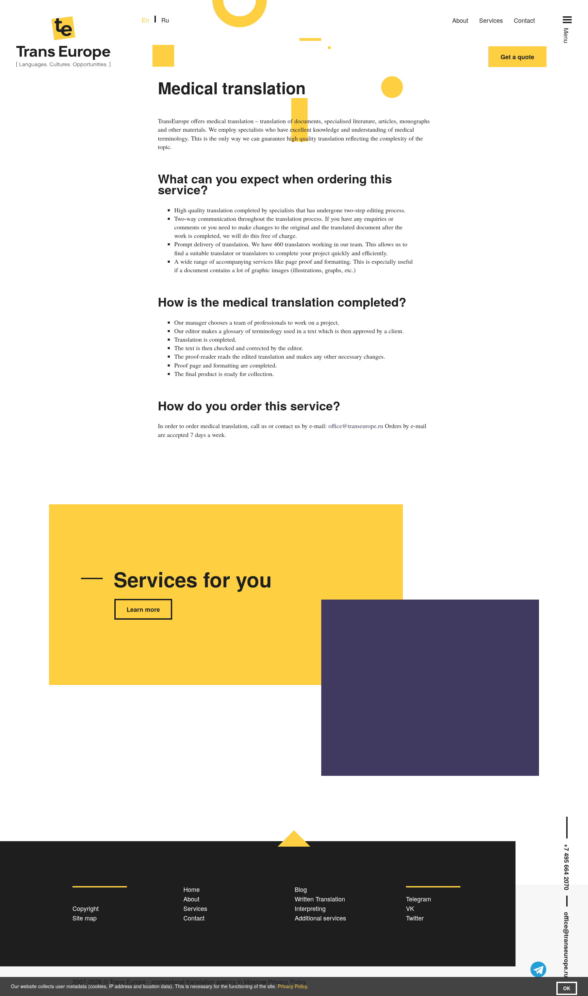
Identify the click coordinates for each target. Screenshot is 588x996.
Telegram (418, 898)
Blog (301, 889)
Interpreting (310, 908)
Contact (524, 20)
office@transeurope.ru (567, 945)
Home (191, 889)
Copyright (85, 908)
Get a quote (517, 56)
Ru (165, 19)
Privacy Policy (292, 986)
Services (491, 20)
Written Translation (320, 898)
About (460, 20)
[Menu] (567, 19)
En (145, 19)
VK (410, 908)
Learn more (143, 609)
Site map (84, 917)
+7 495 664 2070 (567, 867)
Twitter (415, 917)
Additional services (320, 917)
